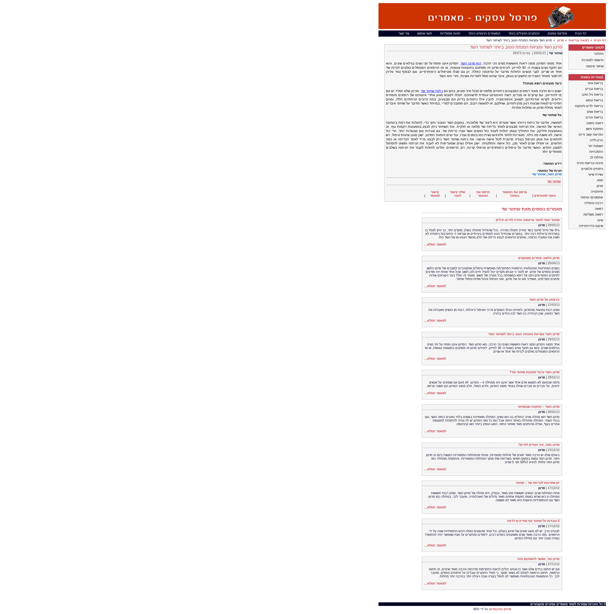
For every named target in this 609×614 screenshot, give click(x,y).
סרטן (560, 40)
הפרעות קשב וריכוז (591, 134)
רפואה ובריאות (579, 40)
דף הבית (580, 33)
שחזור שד (555, 53)
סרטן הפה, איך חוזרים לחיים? (539, 445)
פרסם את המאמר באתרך (514, 193)
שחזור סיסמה (595, 66)
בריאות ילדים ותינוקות (589, 106)
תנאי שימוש (424, 33)
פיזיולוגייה (597, 191)
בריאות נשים (595, 111)
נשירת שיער (595, 174)
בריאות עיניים (594, 117)
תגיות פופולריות (450, 33)
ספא (600, 180)
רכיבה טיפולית (593, 203)
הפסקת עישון (594, 129)
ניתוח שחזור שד (432, 91)
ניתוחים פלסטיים (592, 169)
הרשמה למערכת (593, 60)
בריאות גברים (594, 89)
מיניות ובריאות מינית (590, 163)
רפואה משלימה (593, 214)
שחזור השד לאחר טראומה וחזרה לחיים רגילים (528, 220)
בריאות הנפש (594, 100)
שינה (600, 220)
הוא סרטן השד (471, 63)
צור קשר (403, 33)
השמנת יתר (595, 146)
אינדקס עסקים (557, 33)
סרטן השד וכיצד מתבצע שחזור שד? (535, 372)
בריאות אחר (595, 83)
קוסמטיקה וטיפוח (592, 197)
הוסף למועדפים (545, 195)
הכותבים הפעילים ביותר (524, 33)
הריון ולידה (596, 140)
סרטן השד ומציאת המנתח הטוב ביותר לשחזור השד (524, 334)
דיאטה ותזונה (594, 123)
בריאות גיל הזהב (592, 94)
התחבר (599, 53)
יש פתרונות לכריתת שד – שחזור (538, 483)
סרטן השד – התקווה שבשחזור (539, 406)
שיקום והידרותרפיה (591, 226)
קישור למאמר (435, 193)
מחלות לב (596, 157)
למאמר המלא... (435, 244)
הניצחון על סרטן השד (544, 299)
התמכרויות (596, 151)
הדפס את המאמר (483, 193)
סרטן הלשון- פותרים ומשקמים (539, 258)
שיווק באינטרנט (500, 609)
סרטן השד (554, 174)
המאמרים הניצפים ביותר (484, 33)
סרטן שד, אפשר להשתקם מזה (538, 559)
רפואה (599, 209)
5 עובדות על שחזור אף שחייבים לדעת (533, 521)
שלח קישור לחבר (457, 193)
